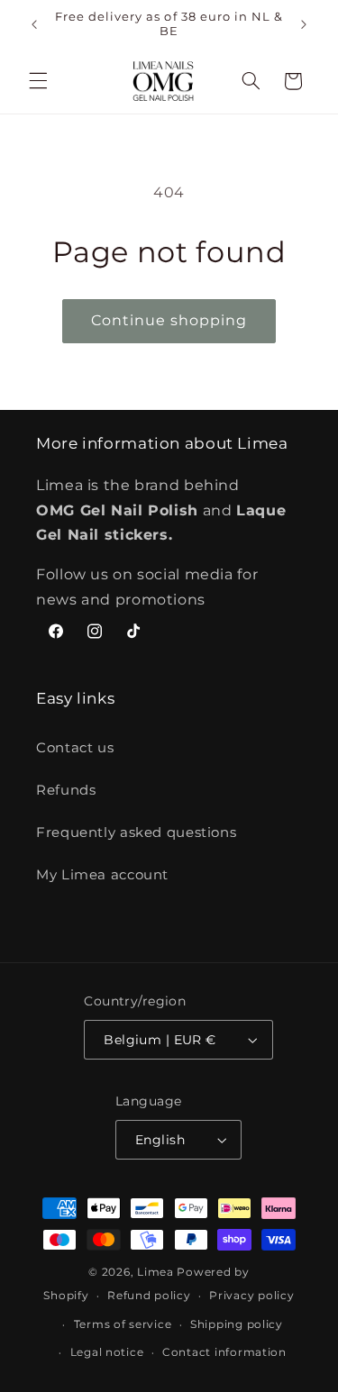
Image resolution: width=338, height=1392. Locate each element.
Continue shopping (169, 320)
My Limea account (102, 875)
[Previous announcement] (34, 24)
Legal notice (107, 1352)
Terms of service (123, 1324)
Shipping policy (236, 1324)
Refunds (66, 790)
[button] (38, 81)
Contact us (75, 748)
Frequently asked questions (136, 832)
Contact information (224, 1352)
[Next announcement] (304, 24)
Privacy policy (251, 1295)
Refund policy (149, 1295)
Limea (155, 1272)
